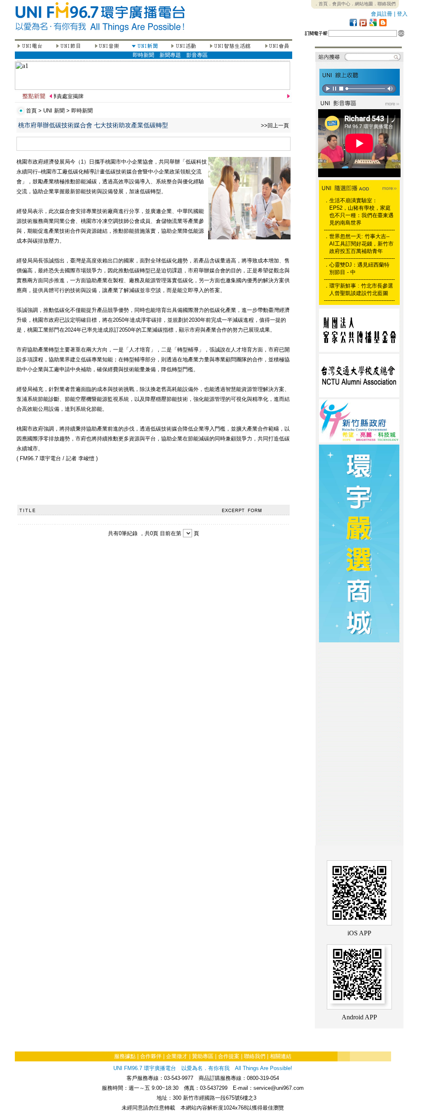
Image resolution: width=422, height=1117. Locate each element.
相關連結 (280, 1056)
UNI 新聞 (54, 111)
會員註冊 (381, 14)
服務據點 (125, 1056)
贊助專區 (202, 1056)
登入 (402, 14)
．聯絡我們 (384, 3)
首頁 (31, 111)
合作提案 (228, 1056)
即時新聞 (143, 55)
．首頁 (321, 3)
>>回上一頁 (275, 125)
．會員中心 (339, 3)
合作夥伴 (151, 1056)
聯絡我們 (254, 1056)
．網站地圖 (361, 3)
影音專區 (197, 55)
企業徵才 (177, 1056)
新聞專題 (170, 55)
